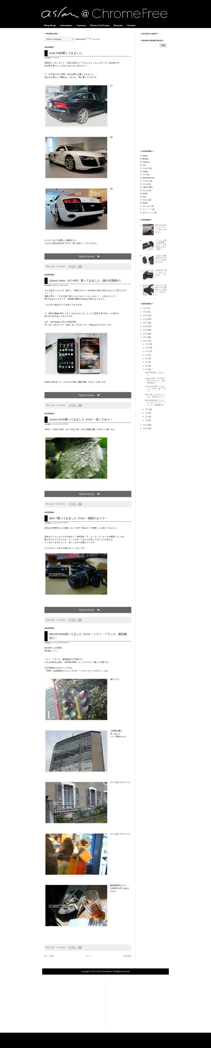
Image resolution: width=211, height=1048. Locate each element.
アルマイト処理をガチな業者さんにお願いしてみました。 (160, 289)
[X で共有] (76, 266)
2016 (145, 326)
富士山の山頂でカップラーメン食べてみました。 (160, 228)
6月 (147, 366)
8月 (147, 358)
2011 (145, 425)
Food (145, 184)
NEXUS (62, 304)
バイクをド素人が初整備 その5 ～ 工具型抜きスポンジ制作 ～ (161, 244)
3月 (147, 413)
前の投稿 (127, 956)
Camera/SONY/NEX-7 (60, 523)
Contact (131, 25)
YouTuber (147, 206)
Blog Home (50, 25)
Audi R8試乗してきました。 (67, 53)
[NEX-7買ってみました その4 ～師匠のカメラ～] (87, 612)
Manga (145, 190)
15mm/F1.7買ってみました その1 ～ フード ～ (161, 273)
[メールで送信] (70, 266)
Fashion (146, 181)
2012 (145, 341)
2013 (145, 337)
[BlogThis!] (73, 266)
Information (66, 25)
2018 (145, 319)
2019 (145, 315)
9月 (147, 355)
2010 (145, 428)
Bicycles (118, 25)
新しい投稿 (49, 956)
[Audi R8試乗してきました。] (87, 259)
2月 (147, 417)
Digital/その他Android (60, 285)
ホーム (88, 956)
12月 (147, 344)
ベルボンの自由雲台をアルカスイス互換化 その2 (160, 258)
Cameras (81, 25)
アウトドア (147, 209)
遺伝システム (148, 213)
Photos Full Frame (100, 25)
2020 (145, 312)
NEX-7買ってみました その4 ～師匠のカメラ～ (78, 518)
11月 (147, 348)
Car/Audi (55, 58)
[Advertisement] (152, 98)
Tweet (145, 200)
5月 (147, 369)
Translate (96, 39)
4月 (147, 409)
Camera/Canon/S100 (60, 424)
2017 (145, 323)
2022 (145, 308)
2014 (145, 334)
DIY (144, 175)
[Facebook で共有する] (80, 266)
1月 (147, 420)
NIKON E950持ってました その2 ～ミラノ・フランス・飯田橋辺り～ (155, 402)
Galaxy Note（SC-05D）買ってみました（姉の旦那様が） (85, 280)
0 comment (61, 266)
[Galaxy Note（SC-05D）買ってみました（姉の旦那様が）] (87, 398)
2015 (145, 330)
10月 (147, 351)
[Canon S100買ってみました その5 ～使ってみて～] (87, 496)
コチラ (55, 651)
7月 (147, 362)
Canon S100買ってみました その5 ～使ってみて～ (81, 419)
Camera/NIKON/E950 (60, 643)
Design (146, 168)
